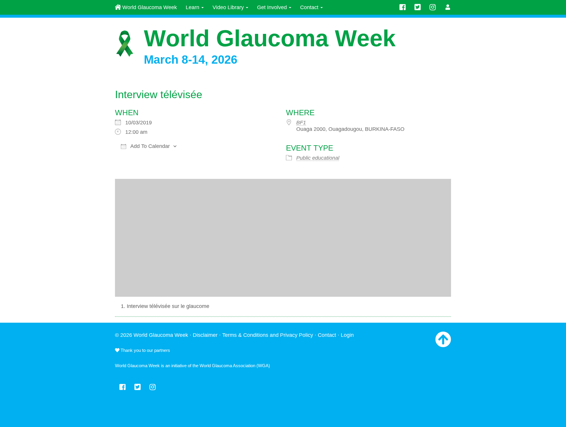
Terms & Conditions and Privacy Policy (267, 335)
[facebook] (402, 7)
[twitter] (417, 7)
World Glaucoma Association (227, 365)
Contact (310, 7)
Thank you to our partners (144, 350)
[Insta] (432, 7)
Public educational (317, 158)
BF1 (301, 123)
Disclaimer (205, 335)
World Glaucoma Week (149, 7)
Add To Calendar (149, 146)
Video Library (229, 7)
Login (347, 335)
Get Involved (272, 7)
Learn (193, 7)
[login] (448, 7)
